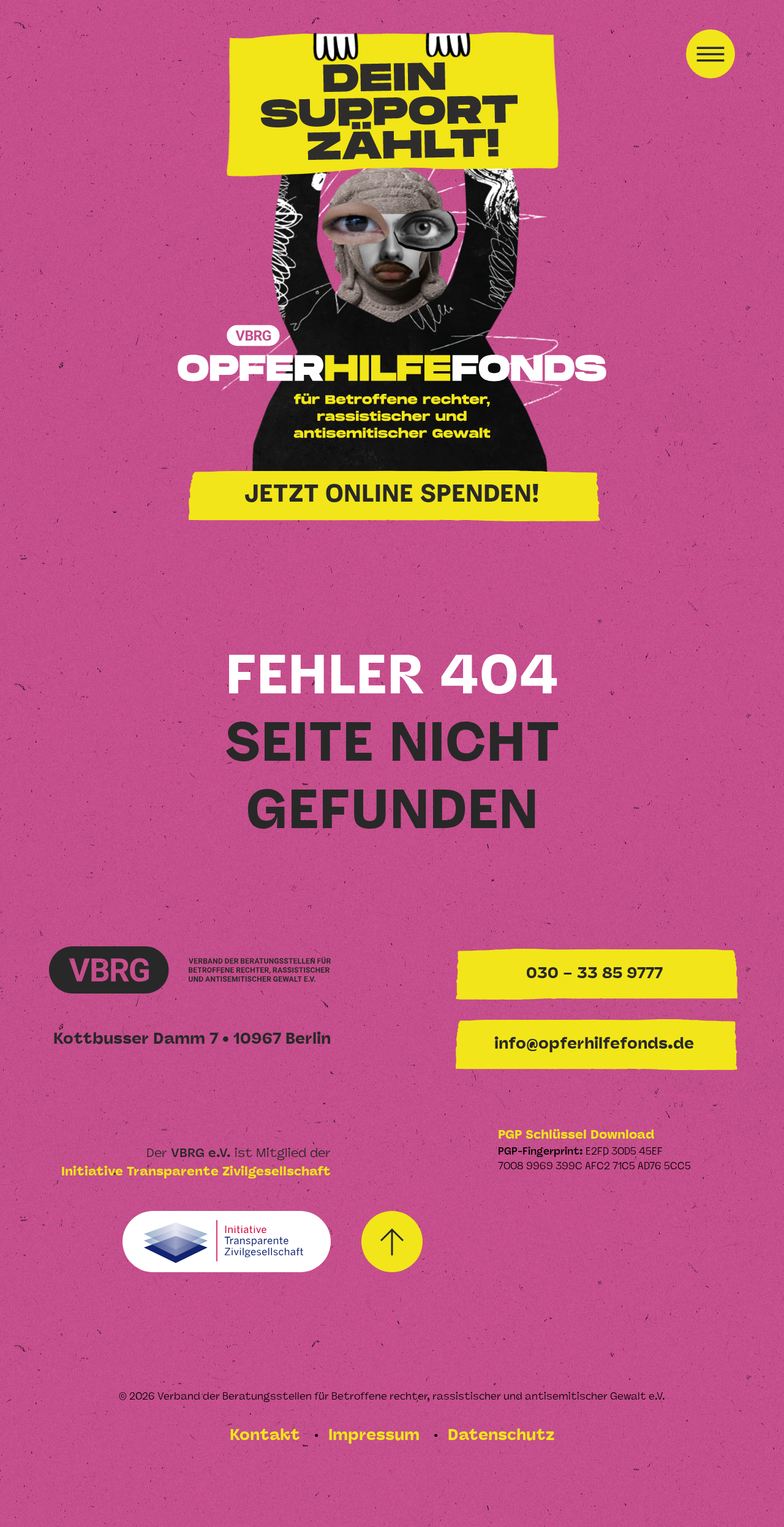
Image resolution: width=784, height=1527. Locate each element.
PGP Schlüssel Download (576, 1135)
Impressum (376, 1436)
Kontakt (267, 1436)
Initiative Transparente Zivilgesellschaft (196, 1172)
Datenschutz (501, 1436)
